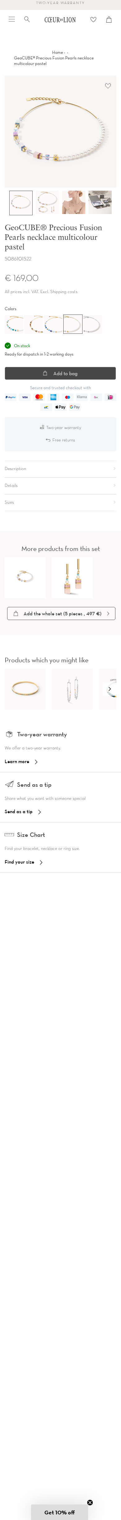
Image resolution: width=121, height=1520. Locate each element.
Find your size (19, 862)
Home (57, 52)
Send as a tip (19, 811)
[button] (109, 689)
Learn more (17, 761)
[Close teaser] (90, 1502)
